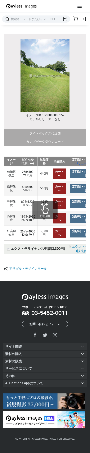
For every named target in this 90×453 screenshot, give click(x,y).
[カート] (75, 19)
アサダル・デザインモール (28, 269)
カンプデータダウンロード (45, 142)
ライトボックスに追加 (45, 133)
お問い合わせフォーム (45, 324)
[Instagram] (54, 335)
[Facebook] (35, 335)
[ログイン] (83, 19)
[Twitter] (45, 335)
